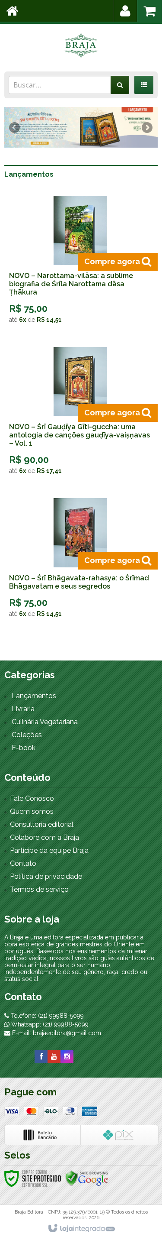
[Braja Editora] (81, 45)
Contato (23, 863)
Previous (15, 127)
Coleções (27, 735)
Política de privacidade (46, 876)
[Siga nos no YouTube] (54, 1056)
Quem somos (32, 811)
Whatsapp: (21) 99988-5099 (49, 1024)
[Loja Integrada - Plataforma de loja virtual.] (81, 1229)
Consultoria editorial (41, 824)
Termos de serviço (39, 889)
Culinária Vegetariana (45, 722)
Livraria (23, 709)
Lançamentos (34, 696)
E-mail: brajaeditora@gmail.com (55, 1033)
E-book (23, 748)
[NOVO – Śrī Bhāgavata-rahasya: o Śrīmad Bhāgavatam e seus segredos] (80, 561)
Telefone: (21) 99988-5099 (46, 1015)
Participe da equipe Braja (49, 850)
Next (147, 124)
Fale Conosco (32, 798)
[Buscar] (120, 85)
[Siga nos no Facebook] (41, 1056)
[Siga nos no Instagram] (66, 1056)
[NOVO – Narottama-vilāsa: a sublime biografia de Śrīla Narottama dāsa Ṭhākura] (80, 262)
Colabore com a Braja (44, 837)
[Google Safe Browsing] (86, 1178)
